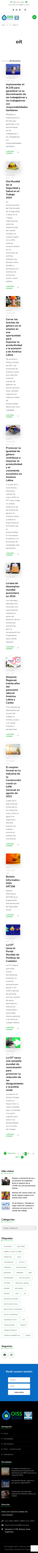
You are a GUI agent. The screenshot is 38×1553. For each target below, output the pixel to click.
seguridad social (10, 1320)
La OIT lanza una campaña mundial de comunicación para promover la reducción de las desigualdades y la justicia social (14, 1074)
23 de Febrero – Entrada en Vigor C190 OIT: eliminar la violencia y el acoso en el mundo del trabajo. (23, 1207)
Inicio (6, 1433)
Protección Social (11, 1304)
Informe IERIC (9, 1278)
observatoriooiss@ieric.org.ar (17, 1525)
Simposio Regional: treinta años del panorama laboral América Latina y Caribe (13, 689)
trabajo (23, 1325)
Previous (11, 1153)
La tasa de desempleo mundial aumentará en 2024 (12, 590)
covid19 (22, 1262)
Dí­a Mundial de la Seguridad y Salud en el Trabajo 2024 (13, 189)
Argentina (8, 1257)
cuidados (7, 1267)
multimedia (19, 1288)
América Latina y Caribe (13, 1251)
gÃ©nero (19, 1272)
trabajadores (9, 1325)
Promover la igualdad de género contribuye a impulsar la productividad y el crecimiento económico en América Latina (14, 464)
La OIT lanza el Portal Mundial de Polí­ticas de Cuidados (13, 953)
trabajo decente (10, 1330)
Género (9, 310)
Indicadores (8, 1454)
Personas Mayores (11, 1299)
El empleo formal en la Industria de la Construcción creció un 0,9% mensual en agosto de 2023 (13, 782)
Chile (19, 1257)
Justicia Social (24, 1278)
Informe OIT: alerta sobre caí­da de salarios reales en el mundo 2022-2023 (24, 1195)
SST (23, 1320)
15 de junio (8, 1246)
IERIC (8, 758)
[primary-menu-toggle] (34, 17)
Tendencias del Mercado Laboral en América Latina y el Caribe (24, 1494)
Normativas (9, 1444)
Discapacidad (21, 1267)
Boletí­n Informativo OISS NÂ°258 (13, 881)
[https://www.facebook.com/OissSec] (5, 1355)
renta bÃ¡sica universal (13, 1309)
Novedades (10, 78)
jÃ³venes (7, 1283)
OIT (12, 81)
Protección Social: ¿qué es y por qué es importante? (23, 1482)
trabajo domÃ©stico (12, 1335)
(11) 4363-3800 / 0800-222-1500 (20, 1521)
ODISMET (7, 1293)
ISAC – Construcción (12, 1449)
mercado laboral (22, 1283)
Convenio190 (8, 1262)
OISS (7, 81)
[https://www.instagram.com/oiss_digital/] (11, 1355)
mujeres (7, 1288)
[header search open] (25, 10)
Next (18, 1157)
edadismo (7, 1272)
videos (28, 1335)
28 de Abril (21, 1246)
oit (25, 1293)
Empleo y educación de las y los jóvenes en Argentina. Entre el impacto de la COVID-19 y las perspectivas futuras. (23, 1183)
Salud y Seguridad (11, 1314)
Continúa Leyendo (10, 152)
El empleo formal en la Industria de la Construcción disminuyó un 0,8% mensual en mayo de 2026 (24, 1471)
